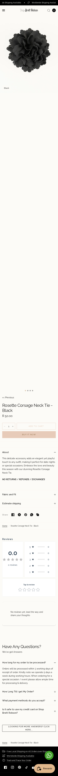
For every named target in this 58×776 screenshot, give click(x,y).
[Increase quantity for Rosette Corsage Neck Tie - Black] (13, 426)
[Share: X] (19, 515)
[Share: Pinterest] (26, 515)
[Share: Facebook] (13, 515)
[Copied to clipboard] (38, 515)
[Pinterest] (19, 767)
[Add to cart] (36, 426)
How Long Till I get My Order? (18, 691)
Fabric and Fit (9, 494)
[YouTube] (33, 767)
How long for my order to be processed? (24, 662)
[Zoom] (29, 49)
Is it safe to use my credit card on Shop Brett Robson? (23, 711)
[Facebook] (5, 767)
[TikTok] (26, 767)
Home (4, 526)
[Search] (48, 10)
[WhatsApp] (32, 515)
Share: (5, 515)
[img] (13, 560)
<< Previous (8, 397)
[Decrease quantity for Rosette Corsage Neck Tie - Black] (4, 426)
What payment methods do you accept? (23, 700)
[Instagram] (12, 767)
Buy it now (29, 434)
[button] (40, 547)
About (5, 452)
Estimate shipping (11, 503)
